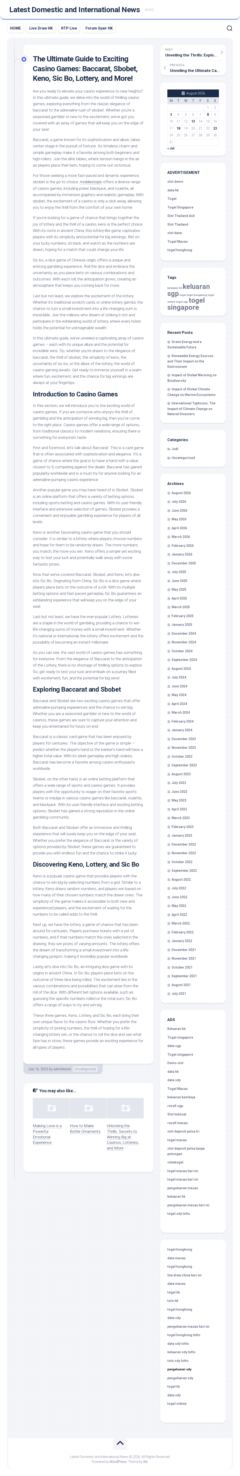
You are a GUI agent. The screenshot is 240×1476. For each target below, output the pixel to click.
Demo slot (175, 1063)
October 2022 (182, 862)
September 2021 (184, 976)
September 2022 (184, 870)
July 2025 (179, 572)
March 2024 (181, 712)
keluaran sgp (188, 290)
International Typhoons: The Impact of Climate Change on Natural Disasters (191, 408)
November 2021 (184, 958)
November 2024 (184, 642)
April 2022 (179, 915)
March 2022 (181, 923)
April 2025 (179, 598)
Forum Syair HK (99, 28)
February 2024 (183, 721)
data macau (176, 1258)
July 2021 (179, 993)
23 (215, 128)
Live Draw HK (41, 28)
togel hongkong (197, 295)
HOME (15, 28)
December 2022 (184, 844)
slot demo (175, 181)
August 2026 (181, 493)
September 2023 (184, 765)
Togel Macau (177, 241)
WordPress (118, 1462)
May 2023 (179, 800)
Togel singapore (180, 1037)
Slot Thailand (177, 224)
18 (178, 128)
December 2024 (184, 633)
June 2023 (179, 792)
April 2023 (179, 809)
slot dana (174, 233)
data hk (173, 190)
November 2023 (184, 747)
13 (193, 121)
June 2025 (179, 581)
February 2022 (183, 932)
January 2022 (182, 941)
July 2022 (179, 888)
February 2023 (183, 827)
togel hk (173, 1386)
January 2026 (182, 554)
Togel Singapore (180, 207)
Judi (175, 449)
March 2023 (181, 818)
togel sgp (182, 301)
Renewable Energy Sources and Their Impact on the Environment (190, 361)
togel (183, 295)
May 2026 (179, 519)
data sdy (174, 1080)
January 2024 (182, 730)
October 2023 (182, 756)
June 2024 (179, 686)
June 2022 (179, 897)
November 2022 (184, 853)
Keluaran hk (176, 1029)
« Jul (170, 148)
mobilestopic (91, 181)
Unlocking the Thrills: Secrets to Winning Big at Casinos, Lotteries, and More (123, 1136)
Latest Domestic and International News (74, 9)
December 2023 (184, 739)
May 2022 (179, 906)
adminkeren (62, 1069)
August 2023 (181, 774)
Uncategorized (85, 1069)
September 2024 (184, 660)
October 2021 (182, 967)
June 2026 (179, 510)
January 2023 (182, 835)
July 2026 (179, 501)
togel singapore (186, 303)
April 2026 (179, 528)
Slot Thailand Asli (181, 216)
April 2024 (179, 704)
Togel (171, 199)
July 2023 (179, 783)
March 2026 (181, 537)
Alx (145, 1462)
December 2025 (184, 563)
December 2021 (184, 950)
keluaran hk (174, 288)
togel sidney (177, 1403)
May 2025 (179, 589)
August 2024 (181, 669)
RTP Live (69, 28)
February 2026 (183, 546)
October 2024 (182, 651)
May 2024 (179, 695)
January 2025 (182, 624)
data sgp (174, 1046)
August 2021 (181, 985)
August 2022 (181, 879)
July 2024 (179, 677)
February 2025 (183, 616)
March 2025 (181, 607)
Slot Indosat (176, 1114)
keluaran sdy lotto (181, 1352)
